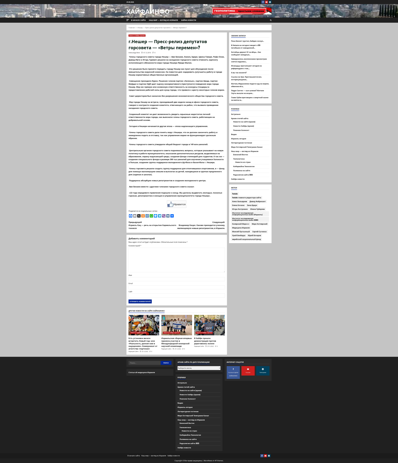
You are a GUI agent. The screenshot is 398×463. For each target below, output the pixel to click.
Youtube (235, 193)
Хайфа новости (188, 20)
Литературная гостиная (241, 143)
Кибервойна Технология (243, 166)
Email (131, 283)
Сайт (130, 291)
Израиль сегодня (238, 138)
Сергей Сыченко (259, 231)
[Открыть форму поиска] (271, 20)
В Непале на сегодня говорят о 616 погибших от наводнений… (245, 46)
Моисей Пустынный (241, 231)
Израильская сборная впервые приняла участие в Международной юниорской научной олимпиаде (176, 342)
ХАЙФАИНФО (148, 10)
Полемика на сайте (241, 170)
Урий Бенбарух (238, 235)
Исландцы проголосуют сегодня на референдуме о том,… (246, 67)
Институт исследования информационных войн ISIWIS (245, 219)
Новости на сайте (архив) (244, 122)
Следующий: (201, 225)
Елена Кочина (238, 205)
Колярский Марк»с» (240, 224)
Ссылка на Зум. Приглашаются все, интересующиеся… (246, 78)
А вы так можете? (239, 72)
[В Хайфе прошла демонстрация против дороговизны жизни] (209, 325)
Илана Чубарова (257, 209)
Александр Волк (134, 53)
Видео (234, 134)
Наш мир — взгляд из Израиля (163, 20)
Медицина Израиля (241, 227)
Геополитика (239, 159)
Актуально (235, 114)
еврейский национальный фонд (246, 239)
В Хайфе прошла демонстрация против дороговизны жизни (205, 341)
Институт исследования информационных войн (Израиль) (247, 214)
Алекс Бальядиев (239, 201)
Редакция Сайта (133, 351)
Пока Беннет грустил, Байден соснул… (247, 41)
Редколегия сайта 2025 (243, 174)
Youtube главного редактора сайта (246, 197)
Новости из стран (243, 162)
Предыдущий (152, 225)
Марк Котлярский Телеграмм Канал (246, 147)
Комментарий (135, 246)
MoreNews (208, 460)
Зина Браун (252, 205)
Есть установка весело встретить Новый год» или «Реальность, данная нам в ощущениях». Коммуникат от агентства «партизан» (143, 343)
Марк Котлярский (259, 224)
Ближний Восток (240, 154)
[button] (127, 20)
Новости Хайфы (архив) (137, 35)
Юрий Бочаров (254, 235)
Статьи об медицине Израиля (142, 372)
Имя (130, 275)
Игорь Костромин (240, 209)
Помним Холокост (241, 130)
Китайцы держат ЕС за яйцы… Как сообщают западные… (246, 53)
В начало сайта (138, 20)
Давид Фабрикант (258, 201)
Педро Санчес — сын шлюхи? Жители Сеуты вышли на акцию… (247, 92)
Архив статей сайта (239, 118)
